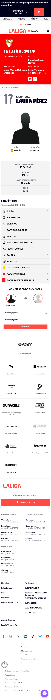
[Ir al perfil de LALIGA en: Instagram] (35, 79)
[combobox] (25, 312)
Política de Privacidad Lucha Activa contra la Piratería (25, 691)
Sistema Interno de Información (17, 671)
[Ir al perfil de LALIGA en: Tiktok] (32, 636)
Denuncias (25, 647)
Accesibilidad (10, 675)
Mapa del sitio (26, 651)
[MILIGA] (47, 31)
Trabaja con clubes (28, 663)
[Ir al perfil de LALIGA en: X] (30, 79)
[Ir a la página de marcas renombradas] (10, 664)
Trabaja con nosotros (29, 659)
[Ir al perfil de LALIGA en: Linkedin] (25, 636)
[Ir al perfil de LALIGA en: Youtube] (47, 636)
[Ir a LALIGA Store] (25, 24)
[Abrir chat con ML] (44, 693)
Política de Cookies (12, 687)
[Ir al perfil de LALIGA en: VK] (40, 636)
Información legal (11, 679)
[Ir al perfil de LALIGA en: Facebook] (3, 636)
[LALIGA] (17, 31)
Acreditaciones (27, 655)
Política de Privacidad (13, 683)
